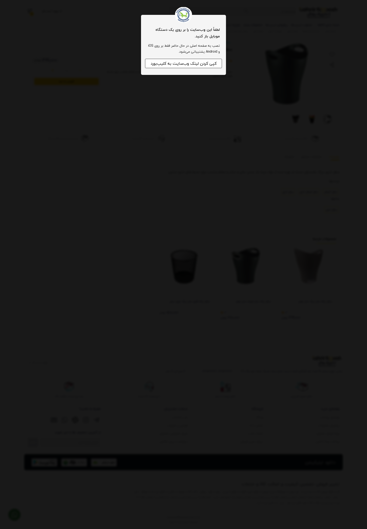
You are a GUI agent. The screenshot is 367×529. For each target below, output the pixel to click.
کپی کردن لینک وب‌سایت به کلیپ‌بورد (184, 63)
